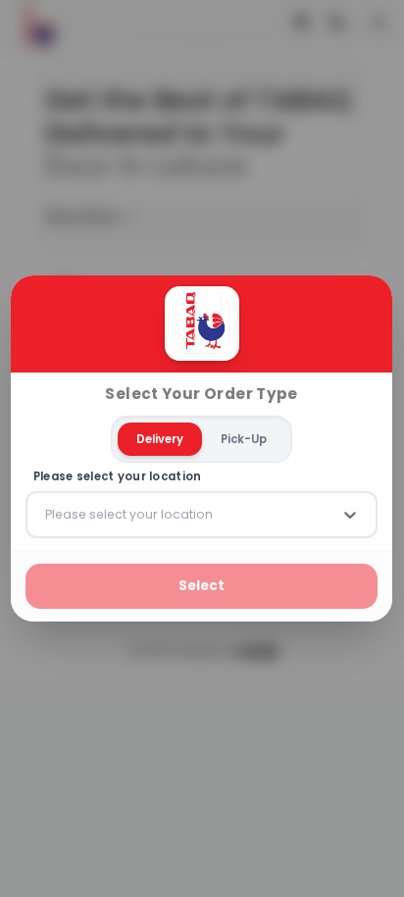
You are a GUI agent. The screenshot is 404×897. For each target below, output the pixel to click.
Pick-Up (245, 439)
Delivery (160, 439)
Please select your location (117, 477)
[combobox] (47, 514)
